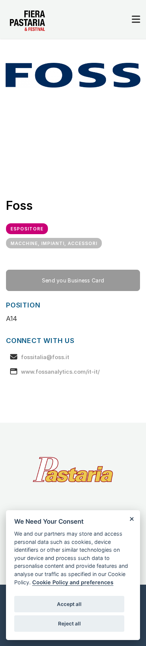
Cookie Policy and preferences (72, 582)
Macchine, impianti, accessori (53, 243)
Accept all (69, 604)
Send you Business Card (73, 280)
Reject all (69, 624)
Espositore (26, 229)
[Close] (131, 518)
